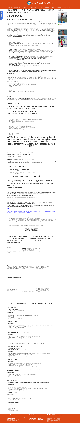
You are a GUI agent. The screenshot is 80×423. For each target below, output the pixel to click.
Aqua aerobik (25, 7)
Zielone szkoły (47, 7)
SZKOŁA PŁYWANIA (17, 7)
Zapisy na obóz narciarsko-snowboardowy (36, 217)
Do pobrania (59, 7)
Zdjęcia (53, 7)
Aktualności (9, 7)
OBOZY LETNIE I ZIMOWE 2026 (37, 7)
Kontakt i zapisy (66, 7)
